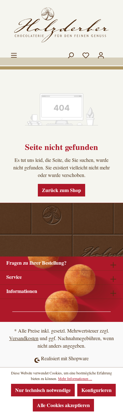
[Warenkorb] (112, 52)
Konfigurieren (96, 390)
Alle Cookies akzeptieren (63, 405)
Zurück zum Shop (61, 190)
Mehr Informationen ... (75, 378)
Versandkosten (23, 338)
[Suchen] (70, 53)
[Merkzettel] (85, 53)
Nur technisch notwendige (43, 390)
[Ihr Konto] (100, 53)
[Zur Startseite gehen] (61, 25)
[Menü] (13, 53)
